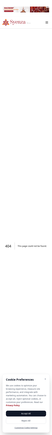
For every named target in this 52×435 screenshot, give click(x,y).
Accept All (26, 413)
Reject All (26, 420)
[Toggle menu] (47, 22)
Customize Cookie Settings (26, 428)
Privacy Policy (13, 405)
